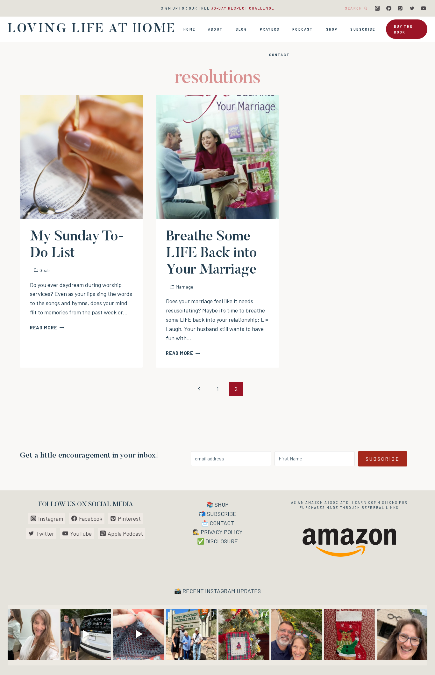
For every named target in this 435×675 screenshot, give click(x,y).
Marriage (184, 287)
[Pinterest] (400, 8)
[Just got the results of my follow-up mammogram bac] (33, 634)
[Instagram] (377, 8)
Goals (45, 270)
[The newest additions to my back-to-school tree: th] (243, 634)
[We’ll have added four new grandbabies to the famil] (349, 634)
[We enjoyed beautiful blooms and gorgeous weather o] (296, 634)
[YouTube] (423, 8)
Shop (332, 29)
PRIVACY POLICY (222, 531)
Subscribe (362, 29)
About (215, 29)
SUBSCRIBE (221, 513)
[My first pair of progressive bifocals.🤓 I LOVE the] (402, 634)
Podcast (302, 29)
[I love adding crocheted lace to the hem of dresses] (138, 634)
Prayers (270, 29)
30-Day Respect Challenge (243, 8)
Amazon (314, 502)
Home (189, 29)
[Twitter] (412, 8)
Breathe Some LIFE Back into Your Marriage (211, 253)
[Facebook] (389, 8)
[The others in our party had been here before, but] (191, 634)
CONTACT (222, 522)
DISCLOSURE (221, 541)
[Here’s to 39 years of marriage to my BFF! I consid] (86, 634)
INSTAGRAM (220, 590)
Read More (47, 327)
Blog (241, 29)
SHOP (222, 504)
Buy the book (403, 29)
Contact (279, 55)
